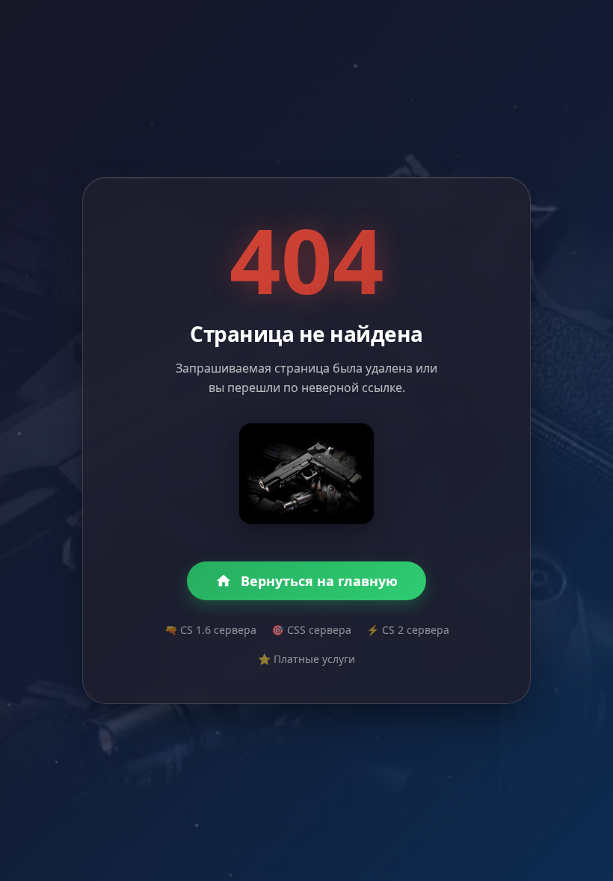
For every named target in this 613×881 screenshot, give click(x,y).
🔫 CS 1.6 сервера (210, 630)
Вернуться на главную (319, 581)
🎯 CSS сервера (311, 630)
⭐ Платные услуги (306, 659)
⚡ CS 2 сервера (407, 630)
